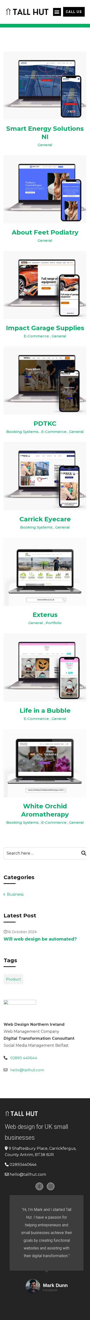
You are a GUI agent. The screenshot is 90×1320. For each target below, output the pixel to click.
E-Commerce (36, 336)
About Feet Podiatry (45, 232)
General (45, 145)
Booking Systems (22, 431)
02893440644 (23, 1164)
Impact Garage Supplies (45, 328)
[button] (57, 12)
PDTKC (45, 423)
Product (13, 979)
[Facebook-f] (39, 1186)
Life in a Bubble (45, 710)
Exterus (45, 615)
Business (15, 894)
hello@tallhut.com (27, 1070)
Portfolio (54, 623)
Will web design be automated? (40, 939)
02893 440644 (23, 1058)
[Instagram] (50, 1186)
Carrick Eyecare (45, 519)
